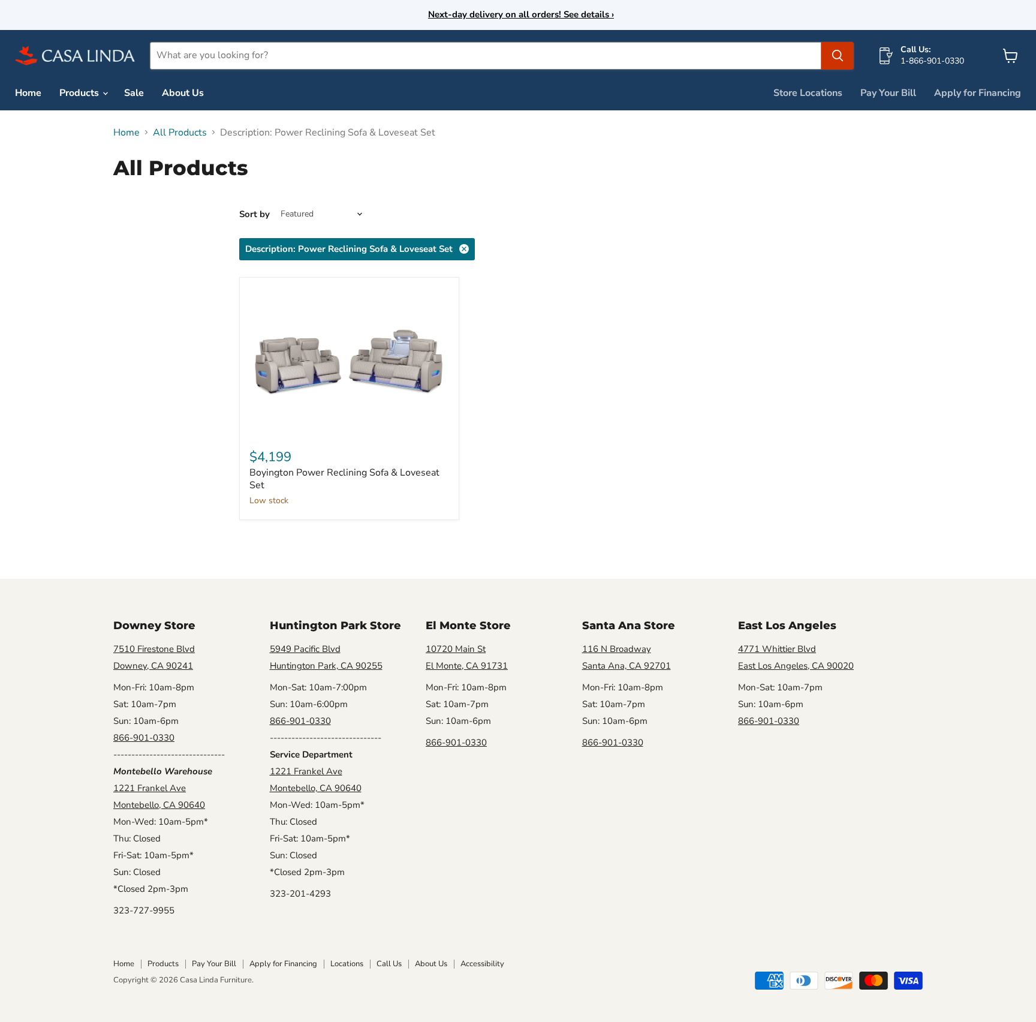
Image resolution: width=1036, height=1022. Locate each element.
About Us (183, 93)
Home (28, 93)
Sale (134, 93)
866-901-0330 (143, 738)
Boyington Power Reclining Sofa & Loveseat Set (344, 479)
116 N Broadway (616, 649)
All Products (180, 132)
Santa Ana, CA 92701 (626, 666)
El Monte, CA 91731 (467, 666)
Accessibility (482, 963)
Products (80, 93)
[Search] (837, 56)
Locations (346, 963)
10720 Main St (456, 649)
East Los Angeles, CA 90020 (796, 666)
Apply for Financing (977, 93)
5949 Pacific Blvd (305, 649)
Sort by (254, 214)
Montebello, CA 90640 (159, 805)
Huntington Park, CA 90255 (326, 666)
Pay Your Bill (888, 93)
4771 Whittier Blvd (777, 649)
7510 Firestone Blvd (154, 649)
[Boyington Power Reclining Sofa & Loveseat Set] (349, 362)
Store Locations (807, 93)
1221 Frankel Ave (149, 788)
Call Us (389, 963)
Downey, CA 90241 (153, 666)
